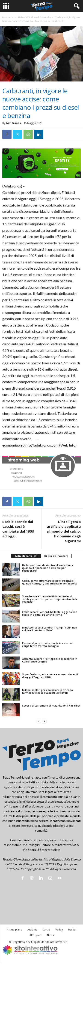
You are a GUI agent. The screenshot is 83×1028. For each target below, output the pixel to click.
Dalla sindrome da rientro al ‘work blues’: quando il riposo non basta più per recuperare (48, 567)
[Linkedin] (38, 134)
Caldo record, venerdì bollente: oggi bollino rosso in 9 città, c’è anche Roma (49, 613)
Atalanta (32, 929)
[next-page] (44, 721)
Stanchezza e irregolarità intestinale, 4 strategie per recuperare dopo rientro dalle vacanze (50, 599)
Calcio (46, 929)
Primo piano (14, 929)
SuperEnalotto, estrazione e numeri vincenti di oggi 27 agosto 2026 (50, 676)
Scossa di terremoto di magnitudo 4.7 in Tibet (51, 705)
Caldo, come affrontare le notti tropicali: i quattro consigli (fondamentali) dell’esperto (49, 582)
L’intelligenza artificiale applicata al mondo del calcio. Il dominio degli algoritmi (64, 531)
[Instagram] (32, 878)
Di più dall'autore (56, 556)
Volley (59, 929)
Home (6, 17)
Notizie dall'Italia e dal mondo (32, 17)
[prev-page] (38, 721)
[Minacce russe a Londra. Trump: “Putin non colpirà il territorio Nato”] (11, 631)
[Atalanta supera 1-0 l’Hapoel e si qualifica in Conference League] (11, 662)
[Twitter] (17, 134)
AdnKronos (13, 123)
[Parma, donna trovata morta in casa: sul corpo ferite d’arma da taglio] (11, 647)
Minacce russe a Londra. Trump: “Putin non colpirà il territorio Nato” (49, 629)
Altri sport (36, 935)
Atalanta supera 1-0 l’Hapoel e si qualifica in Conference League (49, 660)
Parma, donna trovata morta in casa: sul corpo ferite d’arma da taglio (47, 644)
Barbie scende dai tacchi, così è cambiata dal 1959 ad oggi (18, 528)
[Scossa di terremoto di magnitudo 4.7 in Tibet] (11, 709)
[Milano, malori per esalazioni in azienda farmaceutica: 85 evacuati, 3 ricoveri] (11, 694)
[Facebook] (7, 134)
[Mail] (51, 878)
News (50, 935)
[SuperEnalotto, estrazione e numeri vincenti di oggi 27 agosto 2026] (11, 678)
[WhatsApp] (28, 134)
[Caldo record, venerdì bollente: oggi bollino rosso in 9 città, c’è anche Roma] (11, 616)
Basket (72, 929)
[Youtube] (60, 878)
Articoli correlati (26, 556)
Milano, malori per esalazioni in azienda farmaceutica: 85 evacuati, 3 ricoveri (47, 691)
